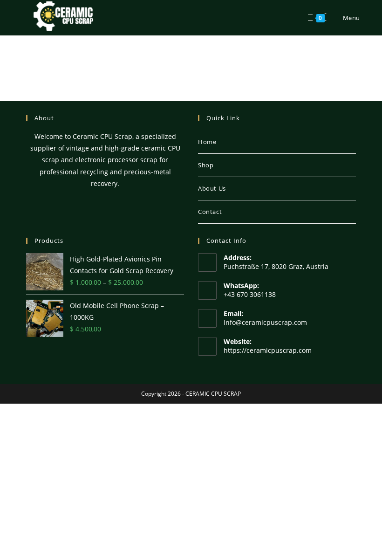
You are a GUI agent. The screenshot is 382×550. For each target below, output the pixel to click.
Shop (205, 165)
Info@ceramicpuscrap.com (265, 322)
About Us (212, 188)
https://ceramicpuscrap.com (268, 350)
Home (207, 142)
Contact (210, 211)
